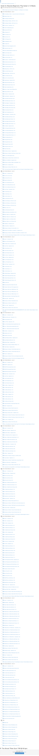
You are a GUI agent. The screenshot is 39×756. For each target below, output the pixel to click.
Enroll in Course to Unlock (19, 753)
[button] (0, 0)
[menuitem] (0, 2)
